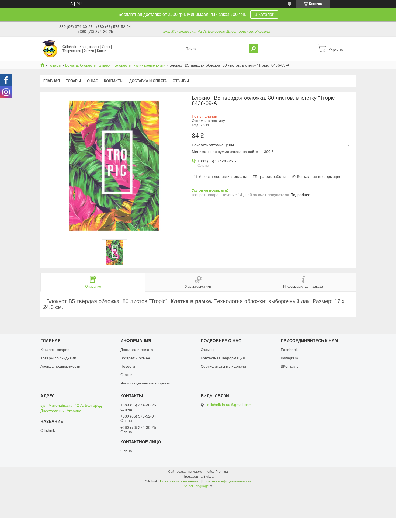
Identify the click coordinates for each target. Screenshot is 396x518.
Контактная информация (223, 358)
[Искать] (253, 48)
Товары (54, 65)
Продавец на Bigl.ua (198, 476)
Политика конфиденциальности (226, 481)
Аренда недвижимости (60, 366)
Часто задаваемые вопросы (145, 383)
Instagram (289, 358)
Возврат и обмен (135, 358)
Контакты (113, 81)
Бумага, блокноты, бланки (88, 65)
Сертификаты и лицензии (223, 366)
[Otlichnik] (49, 48)
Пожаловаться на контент (180, 481)
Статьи (126, 375)
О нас (92, 81)
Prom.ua (222, 472)
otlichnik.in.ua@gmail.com (229, 405)
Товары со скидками (58, 358)
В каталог (264, 14)
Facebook (289, 349)
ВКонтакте (290, 366)
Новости (127, 366)
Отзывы (181, 81)
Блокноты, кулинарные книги (139, 65)
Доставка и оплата (148, 81)
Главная (51, 81)
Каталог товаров (54, 349)
